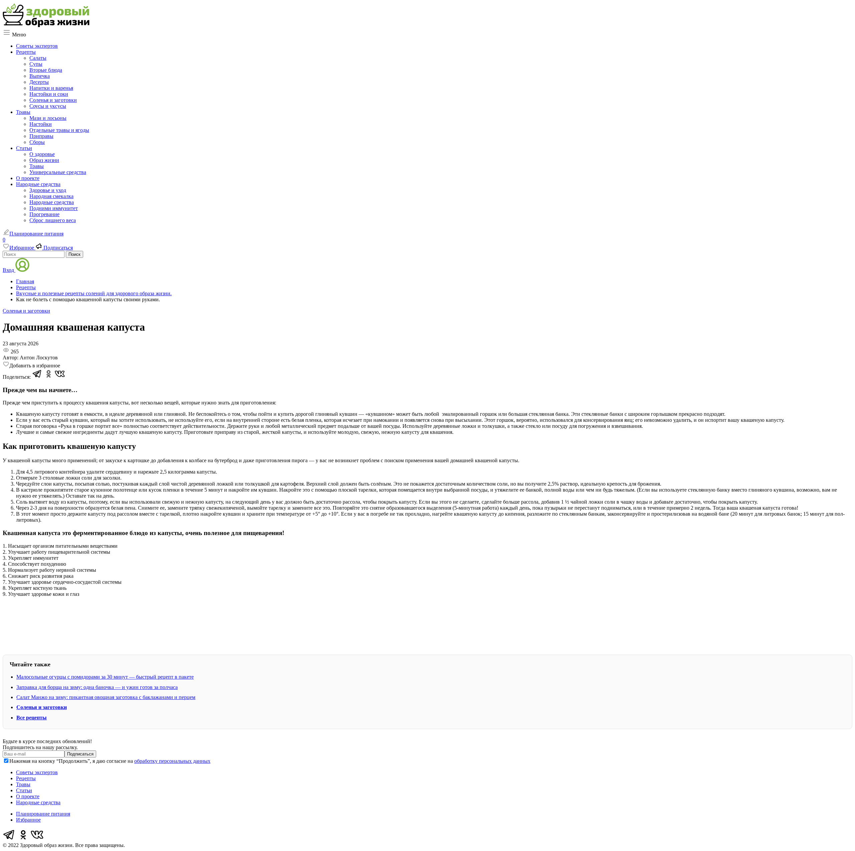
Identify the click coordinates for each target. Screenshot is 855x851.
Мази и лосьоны (47, 118)
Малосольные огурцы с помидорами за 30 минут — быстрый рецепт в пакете (105, 677)
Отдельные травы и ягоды (59, 130)
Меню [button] (18, 34)
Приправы (41, 136)
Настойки (40, 124)
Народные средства (38, 184)
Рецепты (26, 52)
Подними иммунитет (53, 208)
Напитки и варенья (51, 88)
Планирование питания (36, 233)
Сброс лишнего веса (52, 220)
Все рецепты (31, 717)
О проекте (27, 178)
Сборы (37, 142)
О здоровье (42, 154)
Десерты (39, 82)
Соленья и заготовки (53, 100)
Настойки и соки (48, 94)
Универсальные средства (57, 172)
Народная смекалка (51, 196)
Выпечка (39, 76)
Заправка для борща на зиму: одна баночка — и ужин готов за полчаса (97, 687)
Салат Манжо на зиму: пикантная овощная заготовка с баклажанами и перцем (105, 697)
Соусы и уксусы (47, 106)
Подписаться (57, 247)
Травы (23, 112)
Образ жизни (44, 160)
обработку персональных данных (172, 761)
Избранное (28, 820)
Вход (9, 270)
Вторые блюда (45, 70)
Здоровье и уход (47, 190)
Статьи (24, 148)
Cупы (35, 64)
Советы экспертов (37, 46)
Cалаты (37, 58)
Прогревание (44, 214)
